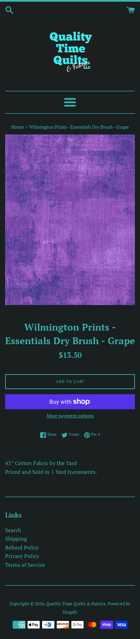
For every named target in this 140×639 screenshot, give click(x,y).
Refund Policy (22, 547)
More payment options (70, 415)
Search (13, 530)
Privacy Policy (22, 556)
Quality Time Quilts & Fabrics (76, 604)
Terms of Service (25, 565)
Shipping (16, 538)
